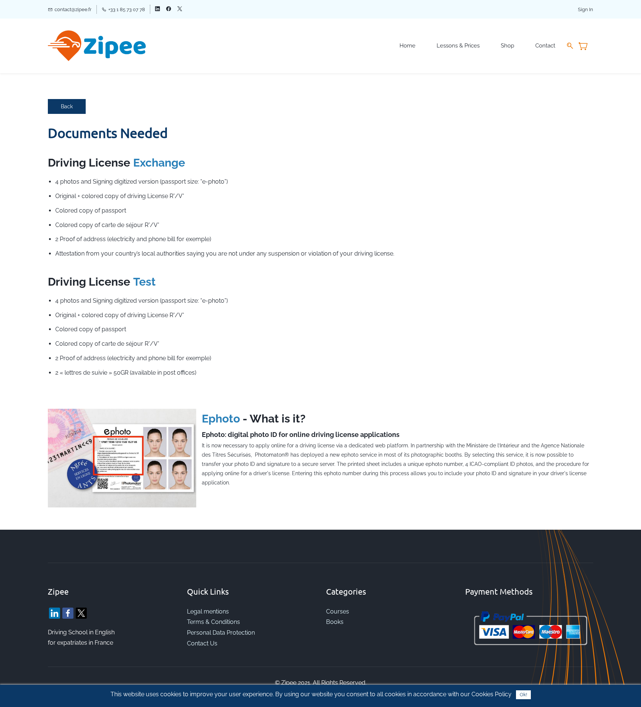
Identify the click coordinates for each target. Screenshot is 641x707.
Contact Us (202, 643)
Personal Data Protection (221, 632)
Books (334, 621)
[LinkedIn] (54, 613)
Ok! (523, 694)
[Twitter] (81, 613)
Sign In (585, 9)
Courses (337, 611)
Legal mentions (208, 611)
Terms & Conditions (213, 621)
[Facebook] (67, 613)
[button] (67, 106)
